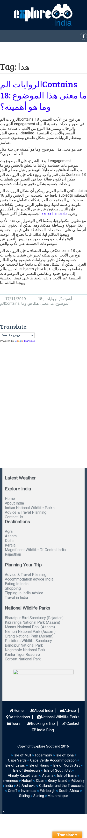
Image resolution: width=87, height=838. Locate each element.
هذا (36, 303)
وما (24, 303)
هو (30, 303)
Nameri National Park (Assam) (30, 631)
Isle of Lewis (15, 765)
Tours (16, 723)
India (9, 785)
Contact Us (14, 517)
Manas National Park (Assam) (30, 627)
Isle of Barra (67, 775)
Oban (40, 780)
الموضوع (63, 303)
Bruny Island (57, 780)
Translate (29, 340)
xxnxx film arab (54, 213)
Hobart (27, 780)
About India (14, 503)
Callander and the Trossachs (62, 785)
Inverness (28, 791)
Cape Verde (17, 760)
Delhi (9, 540)
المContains (10, 303)
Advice (70, 710)
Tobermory (43, 755)
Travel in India (16, 597)
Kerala (10, 545)
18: (40, 299)
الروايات (51, 299)
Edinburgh (47, 791)
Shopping (13, 588)
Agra (9, 531)
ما (52, 303)
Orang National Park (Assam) (29, 636)
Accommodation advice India (29, 579)
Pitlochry (78, 780)
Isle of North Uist (66, 765)
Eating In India (17, 584)
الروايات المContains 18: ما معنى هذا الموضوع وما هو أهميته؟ (43, 95)
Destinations (19, 717)
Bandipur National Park (24, 645)
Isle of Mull (22, 755)
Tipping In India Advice (24, 593)
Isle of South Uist (58, 770)
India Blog (45, 730)
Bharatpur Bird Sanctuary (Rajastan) (34, 618)
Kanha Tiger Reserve (22, 654)
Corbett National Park (23, 659)
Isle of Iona (65, 755)
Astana (47, 775)
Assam (11, 536)
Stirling (24, 796)
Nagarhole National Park (25, 650)
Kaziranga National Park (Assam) (32, 622)
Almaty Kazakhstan (23, 775)
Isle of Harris (39, 765)
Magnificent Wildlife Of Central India (35, 549)
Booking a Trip (43, 723)
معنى (44, 303)
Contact (72, 723)
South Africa (69, 791)
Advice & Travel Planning (25, 512)
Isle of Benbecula (26, 770)
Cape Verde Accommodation (53, 760)
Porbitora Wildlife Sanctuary (28, 640)
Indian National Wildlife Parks (30, 508)
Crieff (12, 791)
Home (10, 498)
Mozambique (58, 796)
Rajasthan (13, 554)
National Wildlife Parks (60, 717)
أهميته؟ (66, 299)
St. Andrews (26, 785)
